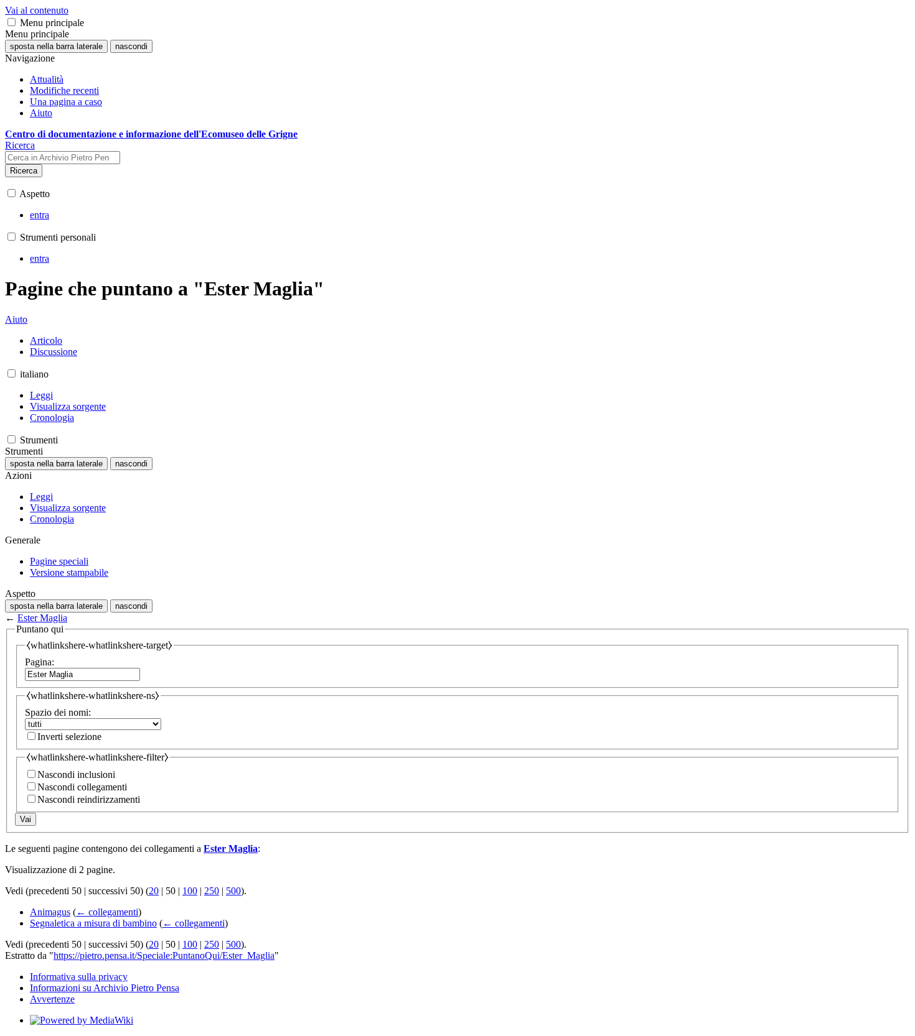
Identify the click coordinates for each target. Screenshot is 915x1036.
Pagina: (39, 662)
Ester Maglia (42, 618)
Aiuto (16, 319)
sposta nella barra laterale (56, 46)
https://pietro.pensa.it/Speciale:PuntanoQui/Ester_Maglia (164, 955)
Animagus (50, 912)
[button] (11, 22)
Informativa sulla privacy (79, 976)
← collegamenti (107, 912)
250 (211, 891)
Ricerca (23, 170)
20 (154, 891)
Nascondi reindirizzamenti (88, 799)
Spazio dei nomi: (58, 712)
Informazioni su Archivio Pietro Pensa (104, 988)
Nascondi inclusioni (76, 774)
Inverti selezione (69, 736)
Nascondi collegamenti (82, 787)
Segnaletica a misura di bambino (93, 923)
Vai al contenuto (36, 10)
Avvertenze (52, 999)
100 (189, 891)
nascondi (131, 46)
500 (233, 891)
